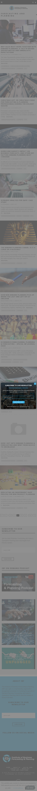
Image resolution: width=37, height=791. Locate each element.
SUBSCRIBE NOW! (18, 402)
